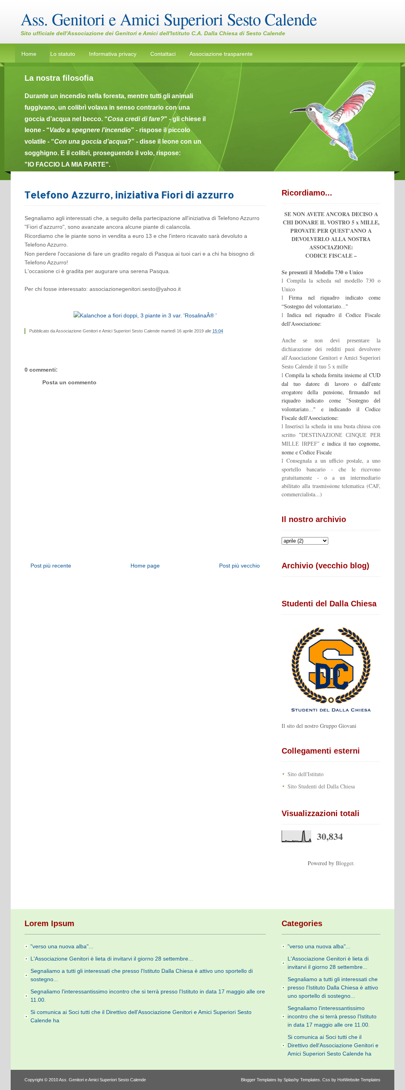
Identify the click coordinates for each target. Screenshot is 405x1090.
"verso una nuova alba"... (61, 946)
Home (28, 54)
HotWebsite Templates (358, 1079)
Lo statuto (62, 54)
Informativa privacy (112, 54)
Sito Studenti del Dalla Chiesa (321, 786)
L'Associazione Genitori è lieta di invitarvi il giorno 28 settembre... (111, 958)
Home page (145, 565)
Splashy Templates (302, 1079)
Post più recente (50, 565)
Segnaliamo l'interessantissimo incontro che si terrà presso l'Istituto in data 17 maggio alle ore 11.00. (332, 1016)
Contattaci (163, 54)
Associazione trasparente (221, 54)
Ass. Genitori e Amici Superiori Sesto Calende (169, 19)
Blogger (344, 863)
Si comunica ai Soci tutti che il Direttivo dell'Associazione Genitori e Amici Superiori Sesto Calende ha (333, 1045)
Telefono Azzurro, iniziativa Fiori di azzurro (129, 194)
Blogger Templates (258, 1079)
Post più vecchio (239, 565)
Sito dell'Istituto (306, 774)
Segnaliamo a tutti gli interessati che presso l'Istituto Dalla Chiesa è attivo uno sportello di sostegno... (333, 987)
